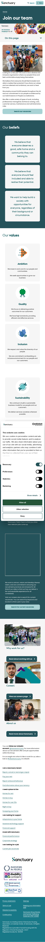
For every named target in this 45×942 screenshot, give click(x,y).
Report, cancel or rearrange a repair (16, 772)
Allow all (22, 502)
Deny (22, 516)
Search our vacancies (22, 111)
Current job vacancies (11, 849)
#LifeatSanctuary (14, 759)
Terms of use (7, 905)
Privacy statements (9, 901)
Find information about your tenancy (16, 785)
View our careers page (18, 696)
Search (32, 3)
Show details (32, 495)
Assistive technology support (13, 823)
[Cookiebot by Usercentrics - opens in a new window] (32, 424)
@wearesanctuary (17, 748)
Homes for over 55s (10, 802)
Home (5, 12)
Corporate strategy (10, 840)
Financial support (9, 828)
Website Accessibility (10, 910)
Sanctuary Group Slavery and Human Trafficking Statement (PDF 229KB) (31, 914)
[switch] (39, 471)
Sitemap (26, 901)
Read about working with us (20, 659)
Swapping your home (10, 811)
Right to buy (7, 807)
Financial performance (11, 836)
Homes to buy (8, 798)
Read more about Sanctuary (21, 734)
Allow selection (22, 509)
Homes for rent (8, 793)
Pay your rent (7, 776)
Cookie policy (7, 914)
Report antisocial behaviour (13, 781)
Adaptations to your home (12, 819)
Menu (41, 3)
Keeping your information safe (32, 906)
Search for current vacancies (22, 607)
